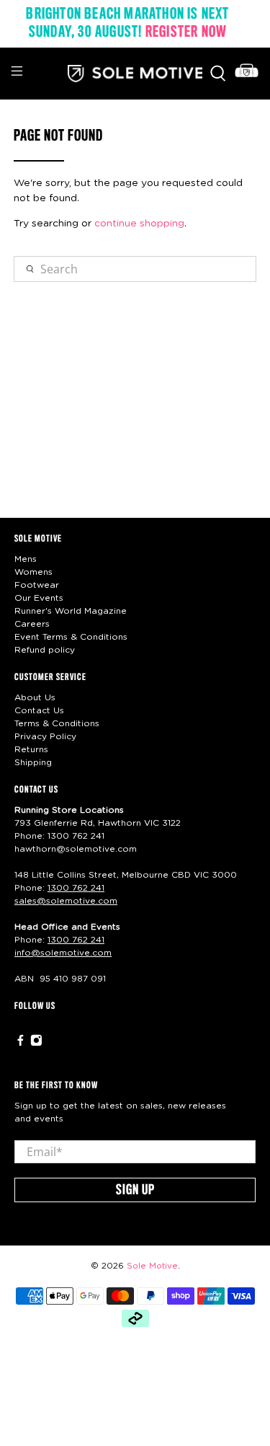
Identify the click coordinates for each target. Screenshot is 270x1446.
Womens (33, 572)
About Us (34, 697)
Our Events (38, 598)
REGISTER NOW (186, 32)
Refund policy (44, 649)
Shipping (33, 762)
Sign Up (135, 1190)
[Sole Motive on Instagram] (36, 1043)
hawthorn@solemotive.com (75, 849)
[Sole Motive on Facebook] (20, 1043)
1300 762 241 (76, 836)
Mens (25, 559)
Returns (31, 749)
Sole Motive (152, 1266)
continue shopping (139, 224)
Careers (32, 624)
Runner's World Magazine (70, 611)
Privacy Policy (45, 736)
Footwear (36, 585)
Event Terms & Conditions (70, 636)
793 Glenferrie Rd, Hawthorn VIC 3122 (97, 823)
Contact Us (39, 710)
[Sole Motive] (135, 73)
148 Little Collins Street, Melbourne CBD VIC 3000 (125, 874)
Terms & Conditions (56, 723)
